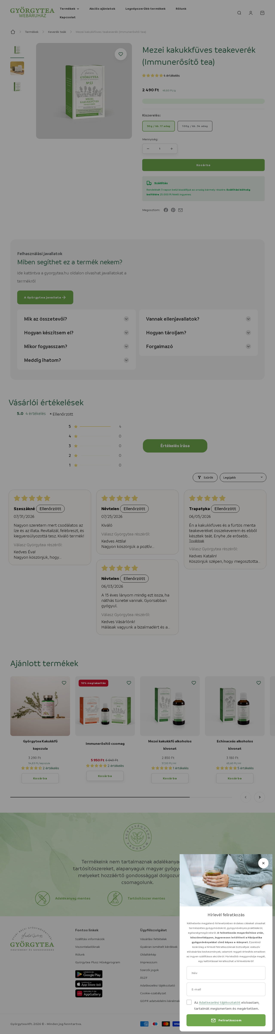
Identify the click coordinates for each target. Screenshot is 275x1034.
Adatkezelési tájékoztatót (219, 1002)
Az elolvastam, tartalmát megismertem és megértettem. (226, 1005)
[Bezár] (263, 863)
